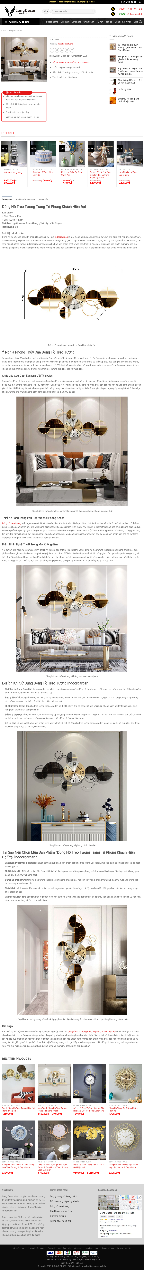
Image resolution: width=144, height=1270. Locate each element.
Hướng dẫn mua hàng (104, 1248)
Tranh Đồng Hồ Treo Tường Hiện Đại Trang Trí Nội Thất (18, 1109)
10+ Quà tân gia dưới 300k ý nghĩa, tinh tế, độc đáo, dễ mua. (130, 47)
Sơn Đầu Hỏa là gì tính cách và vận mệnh (128, 100)
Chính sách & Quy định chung (81, 1248)
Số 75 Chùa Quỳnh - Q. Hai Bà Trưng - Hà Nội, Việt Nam (75, 1260)
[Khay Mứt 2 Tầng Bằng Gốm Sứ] (43, 154)
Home (3, 31)
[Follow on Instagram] (124, 2)
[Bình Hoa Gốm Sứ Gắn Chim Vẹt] (72, 154)
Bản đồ (109, 22)
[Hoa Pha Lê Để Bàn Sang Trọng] (130, 154)
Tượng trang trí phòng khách (63, 1196)
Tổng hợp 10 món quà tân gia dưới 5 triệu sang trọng (130, 59)
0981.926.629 (134, 9)
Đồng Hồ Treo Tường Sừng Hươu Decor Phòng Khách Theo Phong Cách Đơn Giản (53, 1167)
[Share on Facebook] (52, 50)
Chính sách (89, 22)
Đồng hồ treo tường (16, 31)
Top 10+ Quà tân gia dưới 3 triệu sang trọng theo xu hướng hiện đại (130, 71)
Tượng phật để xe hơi (60, 1221)
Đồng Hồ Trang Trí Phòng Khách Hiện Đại (123, 1109)
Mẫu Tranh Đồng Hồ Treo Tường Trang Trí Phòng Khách (52, 1109)
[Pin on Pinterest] (62, 50)
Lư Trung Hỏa (124, 89)
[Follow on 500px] (140, 2)
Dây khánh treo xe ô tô (61, 1211)
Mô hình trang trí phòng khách (64, 1201)
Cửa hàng (76, 22)
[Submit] (93, 11)
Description (7, 199)
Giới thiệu (65, 22)
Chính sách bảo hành (35, 1248)
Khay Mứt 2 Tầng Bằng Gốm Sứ (43, 173)
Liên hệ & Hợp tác (123, 22)
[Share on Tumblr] (72, 50)
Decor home (52, 22)
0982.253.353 (134, 14)
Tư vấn (99, 22)
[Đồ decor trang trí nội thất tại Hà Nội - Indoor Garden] (20, 11)
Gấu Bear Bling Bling (13, 172)
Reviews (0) (44, 199)
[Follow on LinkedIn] (135, 2)
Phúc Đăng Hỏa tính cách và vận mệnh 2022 (130, 81)
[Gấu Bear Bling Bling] (14, 154)
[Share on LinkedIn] (67, 50)
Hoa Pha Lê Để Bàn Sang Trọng (128, 173)
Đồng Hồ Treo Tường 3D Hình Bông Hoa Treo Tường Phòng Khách (18, 1166)
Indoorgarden (61, 237)
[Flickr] (137, 2)
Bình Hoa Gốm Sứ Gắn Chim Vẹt (71, 173)
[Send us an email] (129, 2)
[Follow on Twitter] (127, 2)
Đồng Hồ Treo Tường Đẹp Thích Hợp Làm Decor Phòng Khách (123, 1166)
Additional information (25, 199)
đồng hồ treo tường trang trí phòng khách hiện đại (92, 1031)
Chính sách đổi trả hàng (56, 1248)
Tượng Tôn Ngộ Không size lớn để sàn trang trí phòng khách (100, 175)
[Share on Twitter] (57, 50)
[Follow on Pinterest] (132, 2)
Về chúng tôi (18, 1248)
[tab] (7, 199)
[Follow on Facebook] (121, 2)
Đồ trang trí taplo (58, 1216)
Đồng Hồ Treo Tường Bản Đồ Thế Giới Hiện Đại (88, 1166)
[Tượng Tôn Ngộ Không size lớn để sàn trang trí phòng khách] (101, 154)
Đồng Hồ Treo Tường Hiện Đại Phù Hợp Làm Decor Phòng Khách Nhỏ (88, 1109)
